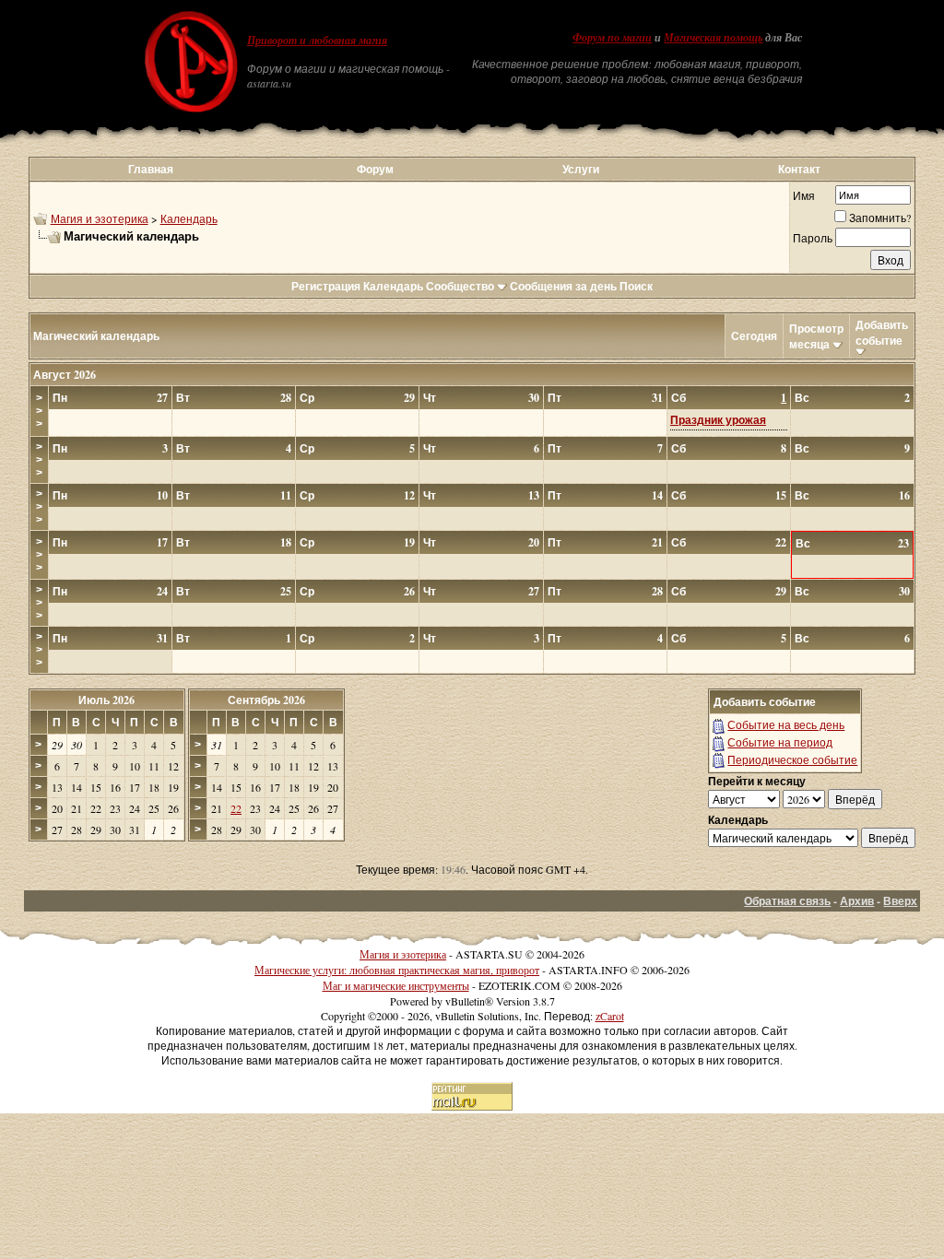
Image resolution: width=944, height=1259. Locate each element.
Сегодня (754, 336)
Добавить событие (882, 332)
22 (236, 808)
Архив (857, 901)
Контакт (799, 169)
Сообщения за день (563, 286)
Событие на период (779, 742)
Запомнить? (880, 217)
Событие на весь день (785, 724)
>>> (39, 411)
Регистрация (325, 286)
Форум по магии (612, 37)
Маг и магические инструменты (396, 985)
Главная (150, 169)
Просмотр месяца (816, 336)
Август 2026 (64, 374)
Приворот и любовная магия (317, 40)
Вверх (900, 901)
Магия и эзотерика (99, 218)
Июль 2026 (106, 700)
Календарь (189, 218)
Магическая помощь (713, 37)
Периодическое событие (792, 759)
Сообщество (460, 286)
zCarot (610, 1015)
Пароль (812, 237)
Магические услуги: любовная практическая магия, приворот (396, 969)
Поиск (636, 286)
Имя (804, 195)
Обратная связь (787, 901)
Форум (375, 169)
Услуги (580, 169)
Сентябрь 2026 (266, 700)
